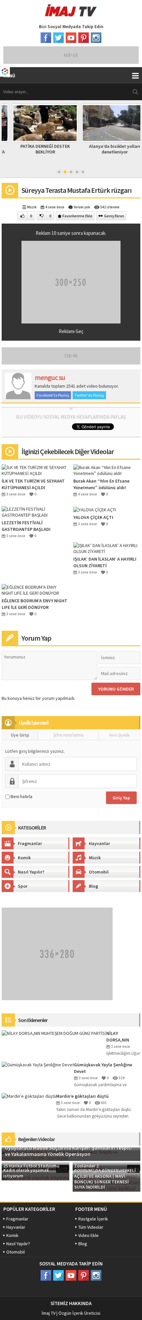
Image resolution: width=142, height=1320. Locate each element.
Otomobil (99, 872)
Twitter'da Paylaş (89, 395)
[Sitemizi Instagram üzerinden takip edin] (96, 37)
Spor (22, 886)
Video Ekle (88, 1235)
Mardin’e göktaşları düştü (82, 1096)
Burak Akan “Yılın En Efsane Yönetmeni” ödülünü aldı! (101, 484)
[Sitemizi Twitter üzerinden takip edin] (58, 37)
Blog (93, 886)
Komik (24, 858)
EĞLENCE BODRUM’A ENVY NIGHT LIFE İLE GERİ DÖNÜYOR (34, 604)
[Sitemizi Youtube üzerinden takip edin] (71, 37)
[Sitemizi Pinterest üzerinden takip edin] (83, 37)
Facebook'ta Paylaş (53, 395)
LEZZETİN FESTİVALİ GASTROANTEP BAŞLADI (26, 526)
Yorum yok (82, 207)
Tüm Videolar (90, 1227)
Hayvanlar (99, 843)
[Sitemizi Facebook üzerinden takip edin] (46, 37)
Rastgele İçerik (93, 1219)
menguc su (50, 377)
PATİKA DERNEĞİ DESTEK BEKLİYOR (36, 149)
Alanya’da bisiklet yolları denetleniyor (105, 149)
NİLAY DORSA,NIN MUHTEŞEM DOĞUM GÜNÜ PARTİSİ (120, 1036)
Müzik (32, 207)
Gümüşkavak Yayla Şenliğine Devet (103, 1068)
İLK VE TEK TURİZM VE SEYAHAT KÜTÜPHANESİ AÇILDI (33, 484)
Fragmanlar (30, 843)
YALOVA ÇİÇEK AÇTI (93, 517)
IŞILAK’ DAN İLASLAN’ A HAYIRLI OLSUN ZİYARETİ (104, 562)
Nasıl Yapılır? (31, 872)
